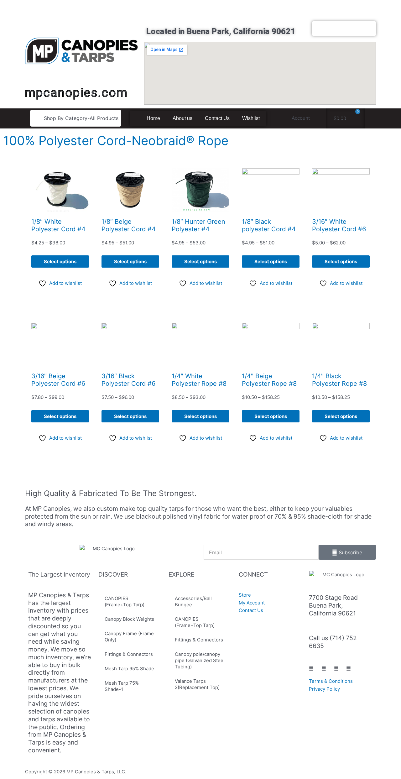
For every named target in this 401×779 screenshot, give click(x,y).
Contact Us (217, 118)
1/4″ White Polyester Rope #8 (199, 379)
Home (153, 118)
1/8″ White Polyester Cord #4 (58, 225)
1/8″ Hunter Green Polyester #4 (198, 225)
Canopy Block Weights (129, 619)
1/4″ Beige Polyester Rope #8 (269, 379)
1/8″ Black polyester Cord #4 (269, 225)
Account (301, 118)
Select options (60, 261)
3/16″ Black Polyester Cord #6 (128, 379)
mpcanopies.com (76, 92)
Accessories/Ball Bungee (193, 601)
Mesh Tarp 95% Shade (129, 669)
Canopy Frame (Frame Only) (129, 636)
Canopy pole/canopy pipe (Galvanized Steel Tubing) (200, 660)
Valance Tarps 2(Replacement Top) (197, 684)
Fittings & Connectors (129, 654)
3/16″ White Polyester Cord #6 (339, 225)
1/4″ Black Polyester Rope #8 (339, 379)
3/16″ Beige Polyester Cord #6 (58, 379)
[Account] (318, 118)
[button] (75, 118)
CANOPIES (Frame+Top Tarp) (124, 601)
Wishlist (251, 118)
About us (182, 118)
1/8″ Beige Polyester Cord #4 (129, 225)
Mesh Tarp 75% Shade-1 (122, 686)
